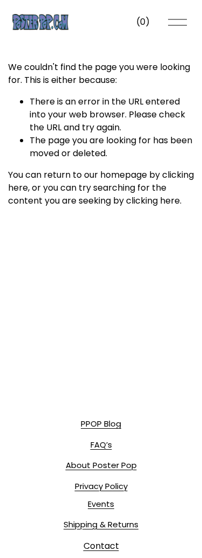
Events (101, 504)
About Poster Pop (101, 465)
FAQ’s (101, 444)
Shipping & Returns (101, 524)
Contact (101, 546)
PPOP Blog (101, 423)
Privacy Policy (101, 486)
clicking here (153, 200)
